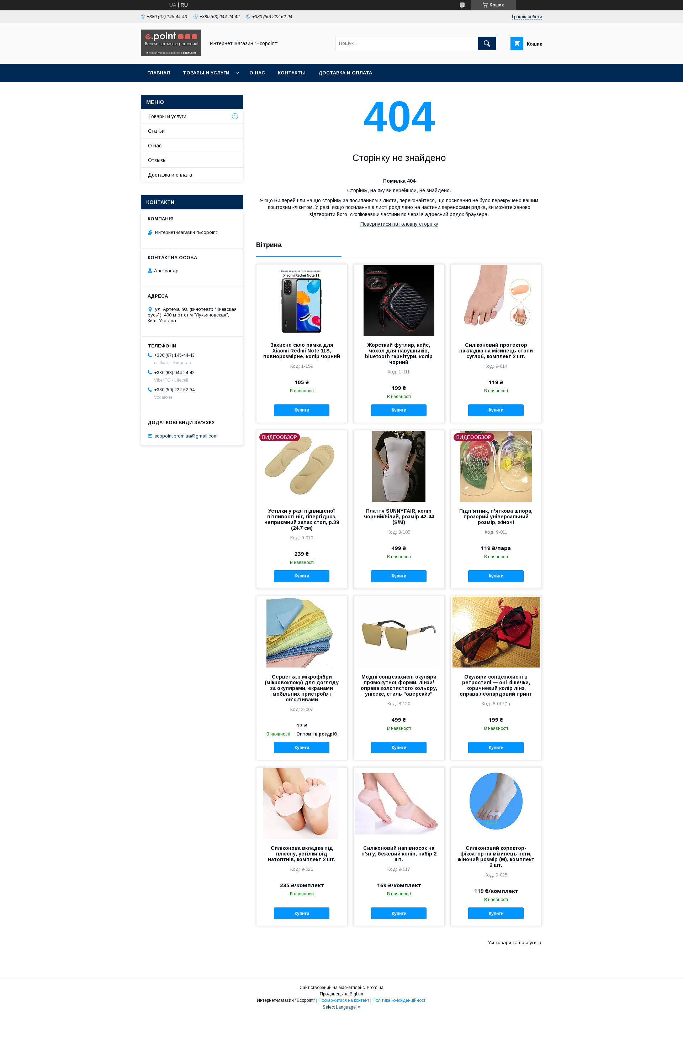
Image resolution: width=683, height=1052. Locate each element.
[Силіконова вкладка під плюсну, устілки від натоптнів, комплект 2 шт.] (301, 803)
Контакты (292, 72)
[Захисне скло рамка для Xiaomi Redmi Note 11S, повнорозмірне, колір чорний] (301, 300)
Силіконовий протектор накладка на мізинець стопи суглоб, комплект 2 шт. (496, 350)
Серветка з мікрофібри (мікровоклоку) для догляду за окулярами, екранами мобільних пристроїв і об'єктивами (302, 688)
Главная (158, 72)
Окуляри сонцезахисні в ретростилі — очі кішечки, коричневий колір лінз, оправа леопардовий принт (496, 685)
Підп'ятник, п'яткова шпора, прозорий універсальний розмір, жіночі (496, 516)
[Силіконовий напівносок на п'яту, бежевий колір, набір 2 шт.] (399, 803)
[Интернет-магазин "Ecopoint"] (171, 54)
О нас (257, 72)
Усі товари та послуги (512, 942)
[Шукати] (487, 43)
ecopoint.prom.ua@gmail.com (186, 436)
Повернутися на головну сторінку (399, 224)
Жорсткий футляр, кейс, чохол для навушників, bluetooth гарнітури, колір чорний (399, 353)
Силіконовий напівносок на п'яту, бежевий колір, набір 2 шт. (398, 853)
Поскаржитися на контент (343, 1000)
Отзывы (157, 160)
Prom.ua (375, 987)
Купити (302, 410)
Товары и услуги (206, 72)
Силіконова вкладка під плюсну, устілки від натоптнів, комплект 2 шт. (301, 853)
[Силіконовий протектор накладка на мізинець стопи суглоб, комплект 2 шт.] (496, 300)
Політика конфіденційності (399, 1000)
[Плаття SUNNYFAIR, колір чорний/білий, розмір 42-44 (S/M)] (399, 466)
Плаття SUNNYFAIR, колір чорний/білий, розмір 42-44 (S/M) (399, 516)
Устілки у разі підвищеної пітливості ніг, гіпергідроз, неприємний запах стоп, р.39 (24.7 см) (301, 519)
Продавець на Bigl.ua (341, 993)
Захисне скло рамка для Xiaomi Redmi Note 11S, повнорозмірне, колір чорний (301, 350)
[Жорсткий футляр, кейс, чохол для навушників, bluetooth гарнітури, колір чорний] (399, 300)
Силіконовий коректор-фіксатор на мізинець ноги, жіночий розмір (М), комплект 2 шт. (496, 856)
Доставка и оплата (345, 72)
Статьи (156, 131)
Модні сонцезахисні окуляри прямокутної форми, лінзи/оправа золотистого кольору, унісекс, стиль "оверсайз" (399, 685)
